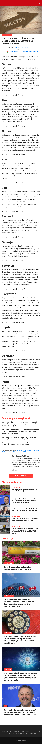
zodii (24, 451)
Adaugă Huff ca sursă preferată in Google (24, 51)
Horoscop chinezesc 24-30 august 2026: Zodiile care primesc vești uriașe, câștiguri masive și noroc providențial (20, 424)
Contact (5, 731)
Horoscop (20, 450)
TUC (11, 731)
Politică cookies (27, 731)
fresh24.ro (32, 733)
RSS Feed (37, 731)
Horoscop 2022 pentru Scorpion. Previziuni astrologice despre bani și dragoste (18, 444)
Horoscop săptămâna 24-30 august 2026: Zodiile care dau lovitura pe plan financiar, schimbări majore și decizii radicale (20, 431)
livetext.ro (11, 733)
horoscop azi (28, 450)
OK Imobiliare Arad (21, 733)
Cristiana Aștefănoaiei (21, 47)
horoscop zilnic (11, 451)
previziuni (19, 451)
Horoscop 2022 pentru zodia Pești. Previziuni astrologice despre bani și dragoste (19, 438)
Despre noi (17, 731)
